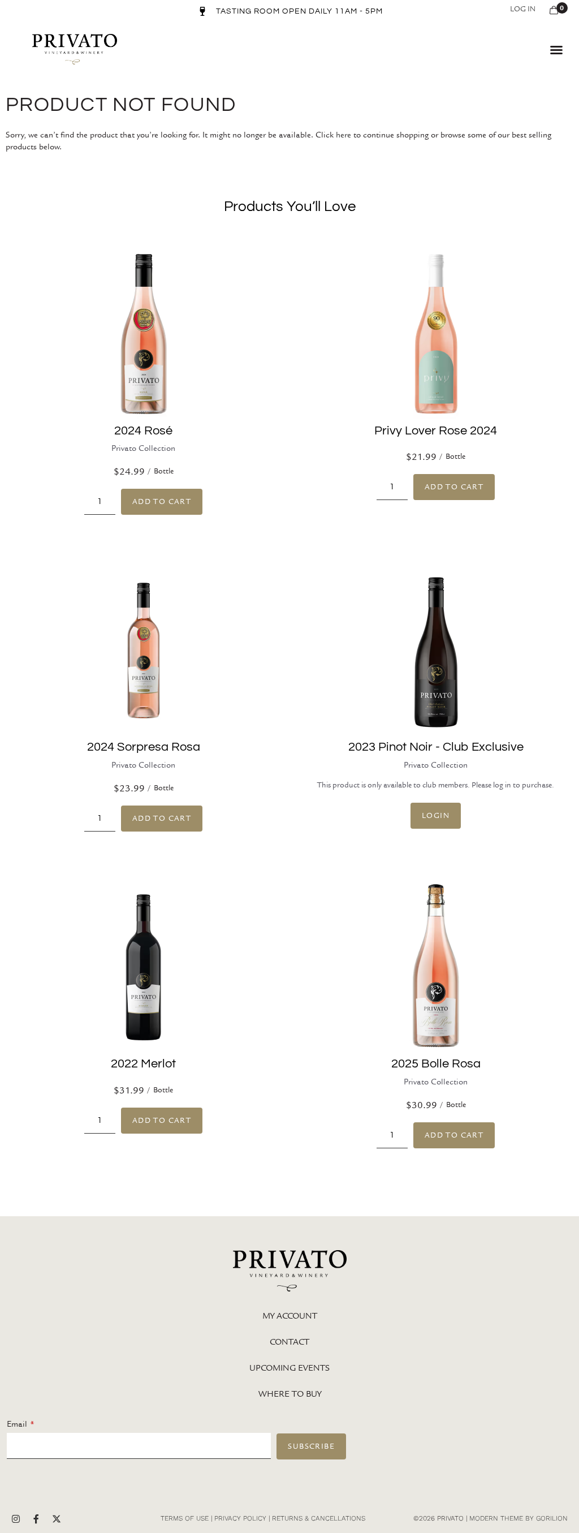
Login (436, 815)
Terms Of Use (185, 1518)
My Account (289, 1316)
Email (17, 1424)
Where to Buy (289, 1394)
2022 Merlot (143, 1063)
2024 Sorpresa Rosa (143, 746)
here (343, 135)
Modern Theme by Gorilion (518, 1518)
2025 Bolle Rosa (436, 1063)
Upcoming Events (289, 1368)
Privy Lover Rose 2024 (435, 430)
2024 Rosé (143, 430)
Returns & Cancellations (318, 1518)
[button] (556, 50)
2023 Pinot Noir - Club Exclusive (436, 746)
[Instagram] (15, 1518)
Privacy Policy (240, 1518)
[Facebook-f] (36, 1518)
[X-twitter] (56, 1518)
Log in (522, 9)
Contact (289, 1342)
